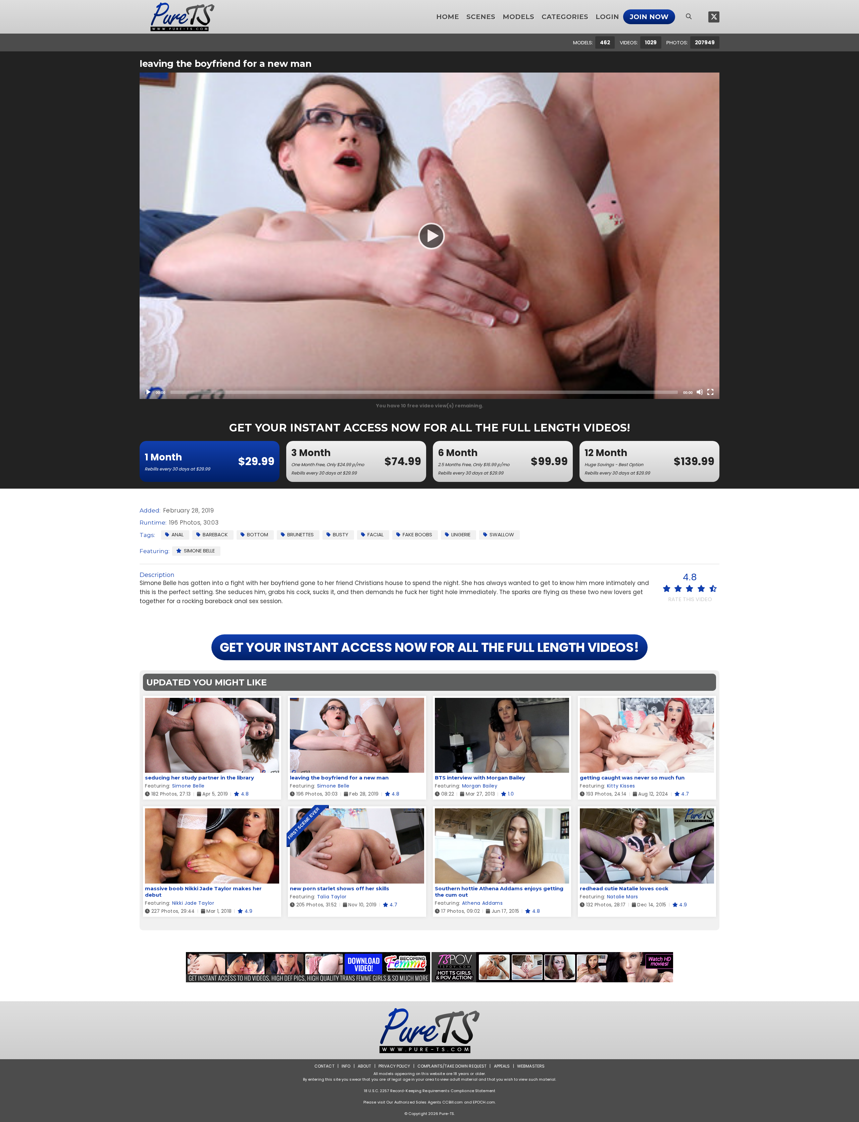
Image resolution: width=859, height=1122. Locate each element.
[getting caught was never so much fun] (647, 702)
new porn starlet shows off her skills (339, 888)
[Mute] (700, 392)
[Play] (429, 235)
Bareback (215, 534)
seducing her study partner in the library (199, 777)
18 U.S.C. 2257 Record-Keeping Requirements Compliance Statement (429, 1090)
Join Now (649, 17)
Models (518, 17)
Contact (324, 1066)
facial (375, 534)
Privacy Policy (394, 1066)
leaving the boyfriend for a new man (339, 777)
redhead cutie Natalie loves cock (624, 888)
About (364, 1066)
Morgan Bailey (480, 785)
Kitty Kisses (621, 785)
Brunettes (300, 534)
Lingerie (460, 534)
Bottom (257, 534)
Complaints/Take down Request (452, 1066)
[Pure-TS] (182, 17)
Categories (565, 17)
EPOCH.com (484, 1102)
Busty (340, 534)
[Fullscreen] (710, 392)
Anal (177, 534)
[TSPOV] (552, 967)
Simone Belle (199, 550)
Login (607, 17)
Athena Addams (482, 903)
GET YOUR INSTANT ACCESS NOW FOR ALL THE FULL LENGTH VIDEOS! (429, 647)
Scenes (480, 17)
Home (447, 17)
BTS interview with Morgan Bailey (480, 777)
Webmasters (531, 1066)
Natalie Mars (622, 896)
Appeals (502, 1066)
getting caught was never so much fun (632, 777)
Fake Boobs (417, 534)
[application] (429, 236)
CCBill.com (452, 1102)
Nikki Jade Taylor (193, 903)
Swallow (502, 534)
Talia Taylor (332, 896)
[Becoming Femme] (308, 967)
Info (346, 1066)
